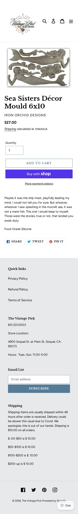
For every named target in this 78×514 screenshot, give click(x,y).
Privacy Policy (18, 278)
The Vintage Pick (31, 500)
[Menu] (71, 20)
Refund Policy (18, 289)
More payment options (39, 183)
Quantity (10, 143)
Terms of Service (20, 300)
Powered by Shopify (54, 500)
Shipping (10, 129)
